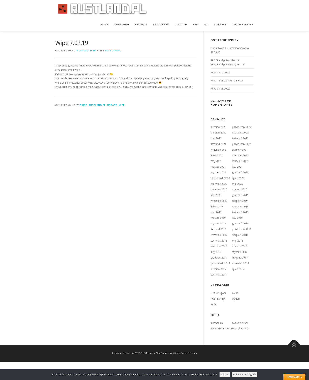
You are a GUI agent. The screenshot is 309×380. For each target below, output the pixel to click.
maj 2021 (216, 161)
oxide (83, 105)
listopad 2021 (218, 144)
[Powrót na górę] (294, 345)
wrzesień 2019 (219, 200)
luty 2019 (237, 217)
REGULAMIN (121, 24)
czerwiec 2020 (219, 183)
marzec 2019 (218, 217)
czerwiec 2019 (240, 206)
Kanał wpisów (240, 322)
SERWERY (141, 24)
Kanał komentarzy (221, 328)
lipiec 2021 (217, 155)
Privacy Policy (243, 24)
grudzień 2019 (240, 195)
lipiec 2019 (217, 206)
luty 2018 (216, 252)
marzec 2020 (239, 189)
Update (112, 105)
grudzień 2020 (240, 172)
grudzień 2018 (240, 223)
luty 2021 (237, 166)
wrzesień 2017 (240, 263)
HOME (104, 24)
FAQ (195, 24)
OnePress (161, 353)
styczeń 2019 (218, 223)
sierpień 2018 (240, 235)
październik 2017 (220, 263)
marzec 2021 (218, 166)
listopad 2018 (218, 229)
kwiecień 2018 (219, 246)
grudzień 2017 (219, 257)
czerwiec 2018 (219, 240)
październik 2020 (220, 178)
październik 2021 (241, 144)
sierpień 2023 (218, 127)
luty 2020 (216, 195)
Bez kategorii (218, 293)
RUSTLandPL (113, 50)
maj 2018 (237, 240)
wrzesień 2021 (219, 149)
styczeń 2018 (239, 252)
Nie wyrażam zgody (244, 374)
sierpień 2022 (218, 132)
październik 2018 (241, 229)
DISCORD (181, 24)
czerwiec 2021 (240, 155)
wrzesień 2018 (219, 235)
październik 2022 (241, 127)
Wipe (122, 105)
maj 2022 (216, 138)
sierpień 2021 (240, 149)
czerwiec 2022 (240, 132)
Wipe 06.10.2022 (220, 72)
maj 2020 (237, 183)
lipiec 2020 (238, 178)
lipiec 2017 (238, 269)
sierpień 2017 (218, 269)
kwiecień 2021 (240, 161)
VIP (206, 24)
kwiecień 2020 (219, 189)
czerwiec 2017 (219, 274)
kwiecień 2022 (240, 138)
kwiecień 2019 (240, 212)
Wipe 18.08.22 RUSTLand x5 (227, 80)
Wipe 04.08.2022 (220, 88)
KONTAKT (220, 24)
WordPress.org (240, 328)
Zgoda (224, 374)
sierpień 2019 (240, 200)
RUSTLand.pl (97, 105)
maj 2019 (216, 212)
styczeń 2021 (218, 172)
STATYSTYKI (161, 24)
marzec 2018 (239, 246)
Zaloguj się (217, 322)
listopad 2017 (240, 257)
